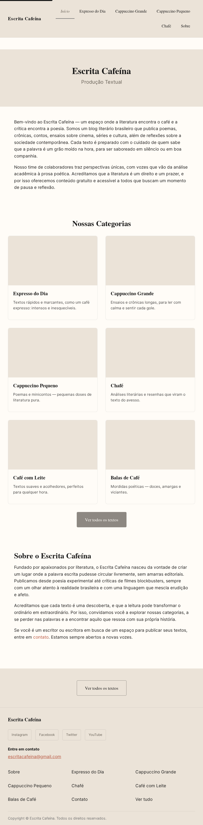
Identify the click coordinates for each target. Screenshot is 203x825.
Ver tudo (143, 799)
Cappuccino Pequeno (173, 11)
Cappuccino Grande (131, 11)
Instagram (20, 735)
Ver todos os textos (101, 520)
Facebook (47, 735)
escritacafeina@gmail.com (34, 756)
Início (65, 11)
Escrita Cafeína (24, 719)
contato (41, 637)
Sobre (185, 25)
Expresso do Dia (92, 11)
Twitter (71, 735)
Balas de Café (22, 799)
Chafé (166, 25)
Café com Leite (150, 785)
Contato (80, 799)
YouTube (95, 735)
